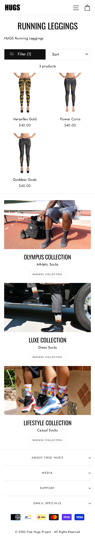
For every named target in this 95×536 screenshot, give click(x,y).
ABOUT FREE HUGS (47, 458)
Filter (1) (24, 54)
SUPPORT (47, 488)
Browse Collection (47, 274)
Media (47, 473)
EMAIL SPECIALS (47, 503)
